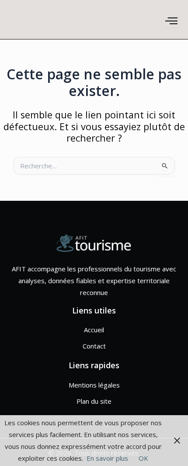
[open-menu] (171, 21)
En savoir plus (107, 458)
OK (143, 458)
